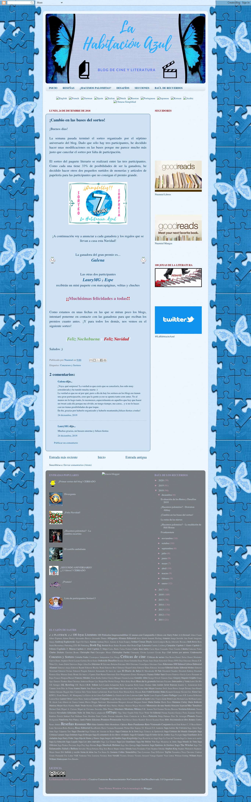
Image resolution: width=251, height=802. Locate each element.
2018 (161, 490)
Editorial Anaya (64, 667)
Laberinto (134, 695)
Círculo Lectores (147, 652)
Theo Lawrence (143, 752)
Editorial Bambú (77, 667)
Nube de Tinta (83, 712)
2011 (161, 619)
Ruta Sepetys (135, 728)
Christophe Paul (87, 652)
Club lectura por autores (178, 652)
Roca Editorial (82, 727)
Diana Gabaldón (130, 660)
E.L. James (59, 664)
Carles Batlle (113, 649)
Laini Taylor (144, 695)
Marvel (102, 705)
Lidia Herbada (178, 699)
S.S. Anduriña (158, 728)
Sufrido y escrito (72, 751)
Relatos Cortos (195, 719)
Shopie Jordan (119, 748)
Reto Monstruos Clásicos (116, 724)
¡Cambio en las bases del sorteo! (177, 514)
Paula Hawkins (89, 716)
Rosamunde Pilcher (122, 728)
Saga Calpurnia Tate (62, 731)
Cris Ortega (115, 657)
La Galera (107, 695)
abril (164, 568)
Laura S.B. (182, 695)
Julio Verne (86, 692)
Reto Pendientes (136, 724)
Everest (169, 674)
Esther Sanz (159, 674)
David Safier (92, 660)
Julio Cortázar (75, 692)
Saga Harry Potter (65, 738)
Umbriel (198, 752)
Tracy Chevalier (187, 752)
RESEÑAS (68, 88)
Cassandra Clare (166, 649)
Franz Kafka (96, 678)
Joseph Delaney (185, 688)
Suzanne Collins (117, 751)
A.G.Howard (184, 634)
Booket (105, 645)
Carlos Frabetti (126, 649)
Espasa (150, 674)
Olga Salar (122, 712)
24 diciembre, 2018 (67, 415)
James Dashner (145, 685)
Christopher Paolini (121, 652)
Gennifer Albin (141, 677)
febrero (166, 578)
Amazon (166, 638)
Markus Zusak (92, 705)
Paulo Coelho (101, 716)
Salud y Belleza (70, 748)
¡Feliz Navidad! (72, 512)
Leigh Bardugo (116, 699)
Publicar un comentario (66, 442)
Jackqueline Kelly (117, 685)
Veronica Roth (106, 755)
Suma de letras (87, 751)
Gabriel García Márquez (111, 678)
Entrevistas (111, 674)
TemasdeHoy (131, 751)
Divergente (70, 494)
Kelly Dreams (135, 692)
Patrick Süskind (63, 716)
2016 (161, 594)
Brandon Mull (125, 645)
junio (165, 558)
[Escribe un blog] (94, 360)
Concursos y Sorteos (70, 365)
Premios (105, 719)
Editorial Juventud (157, 667)
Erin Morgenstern (123, 674)
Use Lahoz (68, 755)
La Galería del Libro (121, 695)
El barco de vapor (113, 671)
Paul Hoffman (76, 716)
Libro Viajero (156, 699)
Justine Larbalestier (99, 692)
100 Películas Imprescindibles (112, 634)
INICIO (53, 88)
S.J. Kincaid (147, 728)
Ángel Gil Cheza (82, 642)
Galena (98, 260)
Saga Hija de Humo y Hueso (86, 738)
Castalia (177, 649)
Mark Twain (80, 705)
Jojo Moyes (149, 688)
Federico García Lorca (181, 674)
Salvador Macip (85, 748)
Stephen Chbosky (158, 748)
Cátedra (184, 648)
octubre (166, 543)
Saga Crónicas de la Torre (127, 731)
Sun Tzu (97, 752)
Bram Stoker (114, 645)
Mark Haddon (68, 705)
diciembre (167, 494)
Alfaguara (112, 638)
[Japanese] (163, 98)
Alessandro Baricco (83, 638)
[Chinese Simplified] (125, 101)
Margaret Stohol (140, 702)
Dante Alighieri (61, 660)
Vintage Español (156, 755)
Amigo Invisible (177, 638)
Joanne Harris (80, 688)
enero (165, 583)
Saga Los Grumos (108, 741)
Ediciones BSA (124, 664)
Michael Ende (55, 709)
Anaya (51, 642)
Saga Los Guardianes (126, 741)
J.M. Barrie (80, 685)
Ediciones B (97, 663)
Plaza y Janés (79, 719)
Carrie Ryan (154, 649)
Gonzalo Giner (167, 678)
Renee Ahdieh (54, 724)
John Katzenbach (126, 688)
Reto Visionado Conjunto (158, 724)
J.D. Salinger (54, 685)
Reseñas (67, 723)
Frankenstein (167, 532)
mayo (165, 563)
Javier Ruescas (170, 684)
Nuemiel (69, 359)
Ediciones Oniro (156, 664)
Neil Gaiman (158, 709)
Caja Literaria (144, 645)
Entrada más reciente (63, 457)
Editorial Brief (111, 667)
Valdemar (83, 755)
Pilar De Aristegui (179, 716)
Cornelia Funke (81, 657)
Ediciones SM (170, 664)
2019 (161, 485)
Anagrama (197, 638)
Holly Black (130, 681)
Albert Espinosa (55, 638)
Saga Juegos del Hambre (110, 738)
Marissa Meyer (56, 705)
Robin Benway (69, 728)
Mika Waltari (108, 709)
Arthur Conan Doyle (141, 641)
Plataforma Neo (65, 719)
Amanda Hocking (155, 638)
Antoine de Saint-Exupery (120, 642)
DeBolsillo (102, 660)
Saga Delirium (71, 734)
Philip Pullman (164, 716)
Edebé (66, 664)
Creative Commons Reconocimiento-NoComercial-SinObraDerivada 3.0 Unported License (135, 779)
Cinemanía (135, 652)
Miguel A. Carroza (69, 709)
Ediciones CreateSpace (140, 664)
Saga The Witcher (184, 745)
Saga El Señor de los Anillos (157, 734)
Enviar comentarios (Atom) (78, 465)
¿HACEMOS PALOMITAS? (95, 88)
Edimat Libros (185, 664)
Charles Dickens (56, 652)
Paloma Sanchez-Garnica (172, 712)
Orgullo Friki (133, 712)
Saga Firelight (176, 734)
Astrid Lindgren (159, 642)
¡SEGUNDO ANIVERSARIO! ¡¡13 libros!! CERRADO (76, 569)
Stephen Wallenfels (185, 748)
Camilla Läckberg (158, 645)
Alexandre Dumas (99, 638)
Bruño (133, 645)
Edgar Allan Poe (84, 664)
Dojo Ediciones (185, 660)
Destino (120, 660)
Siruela (129, 748)
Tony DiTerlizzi (157, 752)
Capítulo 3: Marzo (66, 648)
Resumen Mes (83, 724)
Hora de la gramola (146, 681)
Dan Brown (170, 657)
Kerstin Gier (186, 692)
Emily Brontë (73, 674)
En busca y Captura (87, 674)
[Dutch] (122, 98)
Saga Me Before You (145, 741)
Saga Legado (72, 741)
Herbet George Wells (116, 681)
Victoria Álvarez (127, 755)
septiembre (167, 548)
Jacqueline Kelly (132, 685)
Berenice (183, 642)
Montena (128, 709)
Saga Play (81, 745)
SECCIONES (142, 88)
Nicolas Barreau (171, 709)
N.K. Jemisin (147, 709)
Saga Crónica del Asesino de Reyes (100, 731)
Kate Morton (124, 692)
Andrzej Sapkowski (65, 641)
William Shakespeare (58, 758)
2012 (161, 614)
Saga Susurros (142, 745)
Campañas (170, 645)
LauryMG (92, 279)
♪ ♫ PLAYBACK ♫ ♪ (60, 634)
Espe (109, 279)
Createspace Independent (99, 657)
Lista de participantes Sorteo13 (80, 598)
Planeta (191, 716)
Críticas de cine (133, 656)
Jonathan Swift (161, 688)
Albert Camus (196, 635)
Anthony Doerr (103, 642)
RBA (167, 719)
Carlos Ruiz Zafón (140, 648)
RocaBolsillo (96, 728)
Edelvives (73, 664)
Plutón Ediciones (92, 719)
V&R (76, 755)
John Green (114, 688)
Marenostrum (112, 702)
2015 (161, 599)
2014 (161, 604)
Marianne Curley (179, 701)
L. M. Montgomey (74, 695)
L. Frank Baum (61, 695)
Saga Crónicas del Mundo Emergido (180, 731)
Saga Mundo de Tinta (187, 741)
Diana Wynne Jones (145, 660)
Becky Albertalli (172, 642)
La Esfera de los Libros (92, 695)
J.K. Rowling (67, 684)
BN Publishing (83, 645)
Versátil (115, 755)
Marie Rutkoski (195, 701)
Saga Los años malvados (89, 741)
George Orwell (154, 678)
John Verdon (139, 688)
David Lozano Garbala (78, 660)
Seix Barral (108, 748)
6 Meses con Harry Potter (166, 634)
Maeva (88, 702)
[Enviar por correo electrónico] (91, 360)
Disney (171, 660)
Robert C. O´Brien (188, 724)
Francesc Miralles (82, 677)
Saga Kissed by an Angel (148, 738)
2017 (161, 589)
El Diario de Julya (131, 670)
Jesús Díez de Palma (65, 688)
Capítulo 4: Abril (83, 648)
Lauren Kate (54, 699)
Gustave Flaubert (60, 681)
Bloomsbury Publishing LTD (65, 645)
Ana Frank (188, 638)
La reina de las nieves (171, 519)
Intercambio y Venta (181, 681)
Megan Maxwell (139, 705)
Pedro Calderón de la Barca (136, 716)
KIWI (51, 695)
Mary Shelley (112, 705)
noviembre (167, 538)
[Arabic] (189, 98)
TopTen (168, 751)
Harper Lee (93, 681)
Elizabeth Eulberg (186, 671)
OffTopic (111, 712)
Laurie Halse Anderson (82, 699)
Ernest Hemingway (139, 674)
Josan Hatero (173, 688)
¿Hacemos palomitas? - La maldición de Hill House (181, 526)
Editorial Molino (187, 667)
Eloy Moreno (61, 674)
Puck (124, 719)
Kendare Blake (159, 691)
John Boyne (91, 688)
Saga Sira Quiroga (128, 745)
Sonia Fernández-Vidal (141, 748)
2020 (161, 480)
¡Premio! (67, 581)
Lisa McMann (190, 699)
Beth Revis (192, 641)
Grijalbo (192, 677)
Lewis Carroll (128, 699)
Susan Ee (105, 752)
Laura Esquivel (156, 695)
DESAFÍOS (122, 88)
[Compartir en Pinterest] (105, 360)
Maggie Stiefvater (98, 702)
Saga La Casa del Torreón (169, 738)
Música (137, 709)
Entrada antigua (136, 457)
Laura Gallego (169, 695)
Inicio (101, 457)
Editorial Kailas (172, 667)
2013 (161, 609)
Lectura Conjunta (100, 698)
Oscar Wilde (144, 712)
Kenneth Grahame (173, 692)
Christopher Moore (103, 652)
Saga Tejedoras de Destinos (162, 745)
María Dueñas (154, 701)
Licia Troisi (167, 698)
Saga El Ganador (137, 734)
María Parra (166, 702)
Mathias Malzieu (125, 705)
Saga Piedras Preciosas (67, 745)
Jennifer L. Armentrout (187, 685)
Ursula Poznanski (56, 755)
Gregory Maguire (181, 677)
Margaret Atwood (125, 702)
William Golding (182, 755)
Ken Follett (147, 691)
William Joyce (195, 755)
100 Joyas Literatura (85, 635)
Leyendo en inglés (142, 698)
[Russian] (134, 98)
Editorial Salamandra (96, 671)
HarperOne (103, 681)
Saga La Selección (57, 741)
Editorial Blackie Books (94, 667)
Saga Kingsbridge (130, 738)
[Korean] (177, 98)
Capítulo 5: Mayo (100, 648)
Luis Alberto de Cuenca (68, 702)
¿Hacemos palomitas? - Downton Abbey (177, 508)
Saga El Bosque (85, 734)
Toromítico (176, 752)
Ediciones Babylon (110, 664)
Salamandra (55, 748)
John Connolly (102, 688)
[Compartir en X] (98, 360)
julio (164, 553)
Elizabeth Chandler (170, 671)
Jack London (104, 685)
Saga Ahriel (192, 728)
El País (158, 670)
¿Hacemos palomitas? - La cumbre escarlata (77, 532)
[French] (74, 98)
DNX (176, 660)
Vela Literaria (93, 755)
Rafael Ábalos (132, 719)
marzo (165, 573)
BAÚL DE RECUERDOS (169, 88)
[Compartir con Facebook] (101, 360)
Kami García (113, 692)
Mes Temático (194, 705)
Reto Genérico (98, 724)
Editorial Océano (65, 671)
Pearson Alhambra (115, 716)
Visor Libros (169, 755)
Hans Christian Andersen (78, 681)
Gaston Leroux (128, 678)
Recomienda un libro (179, 719)
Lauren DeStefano (194, 695)
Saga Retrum (91, 745)
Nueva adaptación (98, 712)
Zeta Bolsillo (73, 759)
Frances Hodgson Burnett (64, 678)
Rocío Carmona (107, 728)
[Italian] (110, 98)
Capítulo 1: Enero (184, 645)
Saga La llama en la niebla (191, 738)
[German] (87, 98)
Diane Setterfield (160, 660)
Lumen (81, 702)
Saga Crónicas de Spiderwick (151, 731)
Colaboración (196, 652)
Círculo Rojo (160, 652)
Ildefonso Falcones (163, 681)
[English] (62, 98)
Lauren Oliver (66, 698)
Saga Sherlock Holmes (108, 745)
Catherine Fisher (195, 649)
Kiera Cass (197, 691)
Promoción (115, 719)
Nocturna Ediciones (187, 708)
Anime (93, 641)
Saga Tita (198, 745)
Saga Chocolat (78, 731)
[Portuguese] (149, 98)
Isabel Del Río (196, 681)
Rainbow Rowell (145, 719)
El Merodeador (148, 671)
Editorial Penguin (80, 671)
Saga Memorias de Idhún (166, 741)
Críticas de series (156, 657)
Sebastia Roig (97, 748)
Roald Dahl (175, 724)
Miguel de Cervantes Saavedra (90, 709)
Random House (158, 719)
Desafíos (112, 660)
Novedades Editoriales (67, 712)
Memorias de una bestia (158, 705)
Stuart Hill (59, 752)
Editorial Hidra (143, 667)
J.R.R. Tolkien (91, 684)
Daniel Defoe (181, 657)
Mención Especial (179, 705)
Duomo (195, 660)
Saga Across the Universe (175, 727)
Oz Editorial (155, 712)
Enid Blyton (101, 674)
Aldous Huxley (69, 638)
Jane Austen (157, 684)
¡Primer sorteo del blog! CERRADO (77, 481)
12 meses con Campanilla (142, 634)
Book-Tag (95, 645)
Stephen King (171, 748)
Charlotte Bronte (72, 652)
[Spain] (99, 98)
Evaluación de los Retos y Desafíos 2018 (178, 501)
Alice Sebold (142, 638)
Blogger (148, 788)
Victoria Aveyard (142, 755)
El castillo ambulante (75, 549)
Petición (153, 716)
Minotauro (119, 708)
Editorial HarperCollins (127, 667)
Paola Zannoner (189, 712)
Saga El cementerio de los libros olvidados (110, 734)
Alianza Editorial (127, 638)
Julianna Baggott (62, 692)
